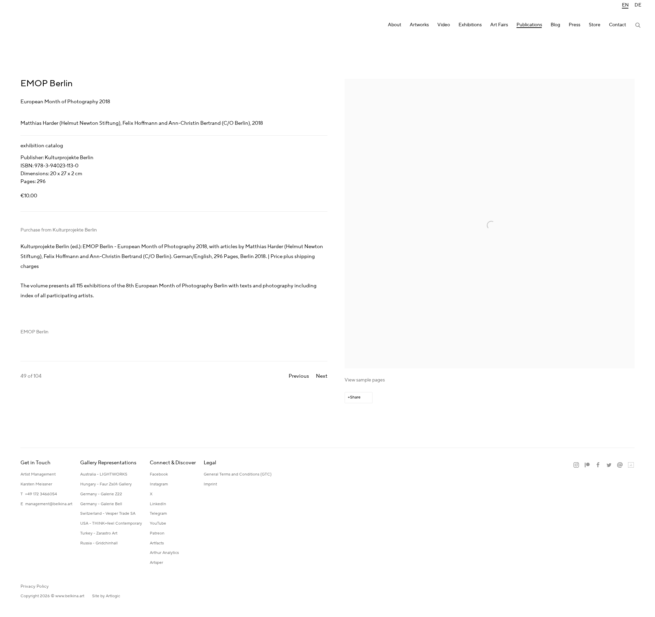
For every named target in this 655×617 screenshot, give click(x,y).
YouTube (158, 523)
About (394, 25)
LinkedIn (158, 504)
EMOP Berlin (34, 332)
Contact (617, 25)
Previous (299, 376)
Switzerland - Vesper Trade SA (107, 513)
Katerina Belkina (41, 26)
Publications (529, 25)
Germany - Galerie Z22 (101, 494)
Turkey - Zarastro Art (98, 533)
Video (443, 25)
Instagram (159, 484)
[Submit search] (638, 26)
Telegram (158, 513)
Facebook (159, 474)
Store (594, 25)
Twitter (609, 465)
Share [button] (355, 397)
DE (638, 5)
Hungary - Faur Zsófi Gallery (106, 484)
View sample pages (365, 380)
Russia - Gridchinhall (99, 543)
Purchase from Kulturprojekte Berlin (58, 230)
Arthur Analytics (164, 552)
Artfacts (157, 543)
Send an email (620, 465)
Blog (555, 25)
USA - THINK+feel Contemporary (111, 523)
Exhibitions (470, 25)
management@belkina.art (48, 504)
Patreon (157, 533)
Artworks (419, 25)
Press (574, 25)
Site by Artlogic (106, 596)
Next (322, 376)
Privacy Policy (34, 586)
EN (625, 5)
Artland (631, 465)
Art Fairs (499, 25)
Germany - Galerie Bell (101, 504)
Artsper (156, 562)
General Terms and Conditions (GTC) (238, 474)
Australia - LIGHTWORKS (103, 474)
